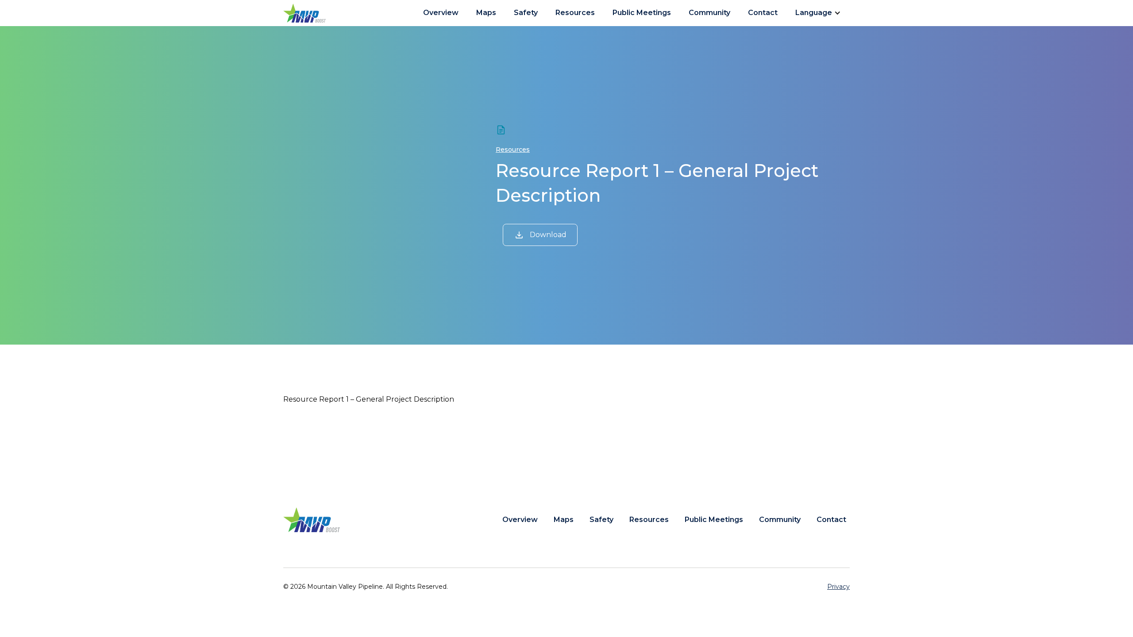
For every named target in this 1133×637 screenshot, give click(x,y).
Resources (575, 12)
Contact (763, 12)
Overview (441, 12)
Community (709, 12)
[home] (304, 13)
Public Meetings (642, 12)
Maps (486, 12)
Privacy (838, 587)
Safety (526, 12)
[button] (821, 13)
